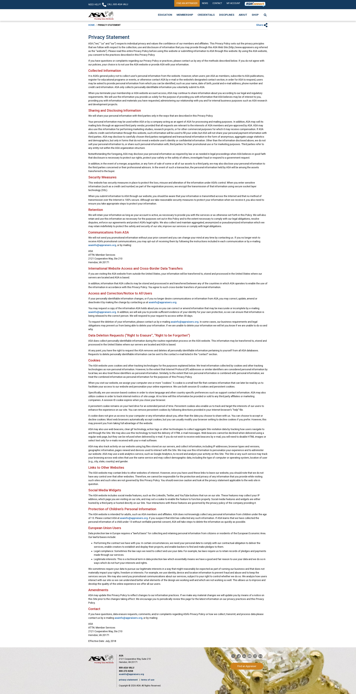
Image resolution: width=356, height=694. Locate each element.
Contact (217, 3)
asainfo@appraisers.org (102, 245)
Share (260, 24)
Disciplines (226, 14)
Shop (255, 14)
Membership (185, 14)
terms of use (147, 679)
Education (165, 14)
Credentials (206, 14)
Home (91, 25)
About (243, 14)
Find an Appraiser (186, 3)
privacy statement (128, 679)
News (205, 3)
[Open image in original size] (101, 15)
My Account (233, 3)
